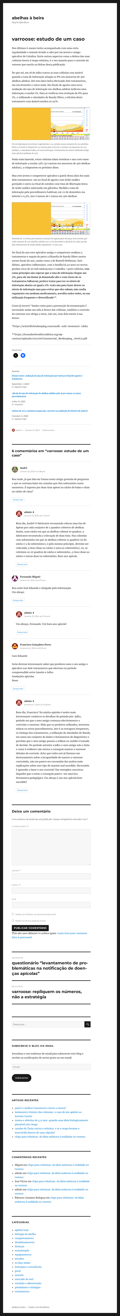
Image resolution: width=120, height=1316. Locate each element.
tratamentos (48, 430)
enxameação (22, 1250)
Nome (16, 870)
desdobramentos (24, 1242)
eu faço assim (22, 1262)
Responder (18, 499)
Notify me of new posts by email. (30, 921)
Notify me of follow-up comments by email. (35, 914)
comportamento (24, 1238)
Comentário (20, 826)
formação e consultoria (28, 1266)
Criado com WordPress (38, 1307)
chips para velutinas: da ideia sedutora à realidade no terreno (50, 1136)
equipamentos (23, 1254)
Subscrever (21, 1077)
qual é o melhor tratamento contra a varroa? (40, 1108)
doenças (19, 1246)
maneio (19, 1275)
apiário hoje (22, 1230)
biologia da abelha (25, 1234)
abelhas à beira (28, 17)
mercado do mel (24, 1279)
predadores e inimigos (28, 1287)
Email (16, 885)
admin (19, 430)
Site (14, 899)
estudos (19, 1258)
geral (18, 1270)
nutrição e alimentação (28, 1283)
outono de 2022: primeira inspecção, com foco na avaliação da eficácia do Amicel (50, 411)
